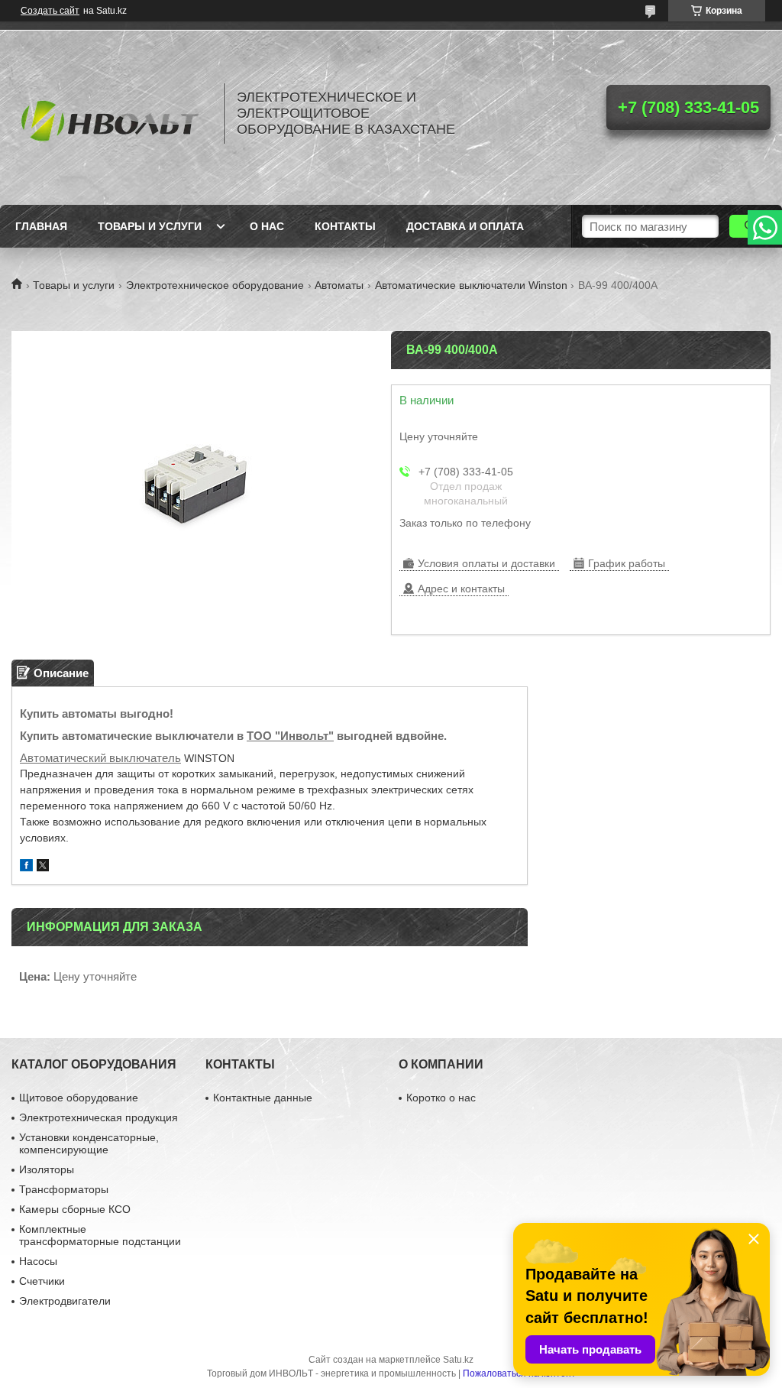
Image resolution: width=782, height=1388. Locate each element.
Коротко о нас (441, 1097)
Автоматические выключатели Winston (471, 285)
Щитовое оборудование (78, 1097)
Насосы (38, 1261)
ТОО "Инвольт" (290, 735)
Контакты (345, 226)
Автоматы (339, 285)
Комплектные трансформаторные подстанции (100, 1235)
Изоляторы (46, 1169)
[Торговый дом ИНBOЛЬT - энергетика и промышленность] (110, 113)
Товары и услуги (150, 226)
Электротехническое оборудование (215, 285)
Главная (41, 226)
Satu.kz (458, 1359)
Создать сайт (50, 10)
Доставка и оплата (465, 226)
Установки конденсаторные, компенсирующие (89, 1143)
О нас (267, 226)
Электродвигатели (65, 1301)
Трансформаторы (63, 1189)
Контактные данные (262, 1097)
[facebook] (26, 867)
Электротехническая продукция (98, 1117)
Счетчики (42, 1281)
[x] (43, 867)
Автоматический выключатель (100, 757)
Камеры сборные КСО (75, 1209)
